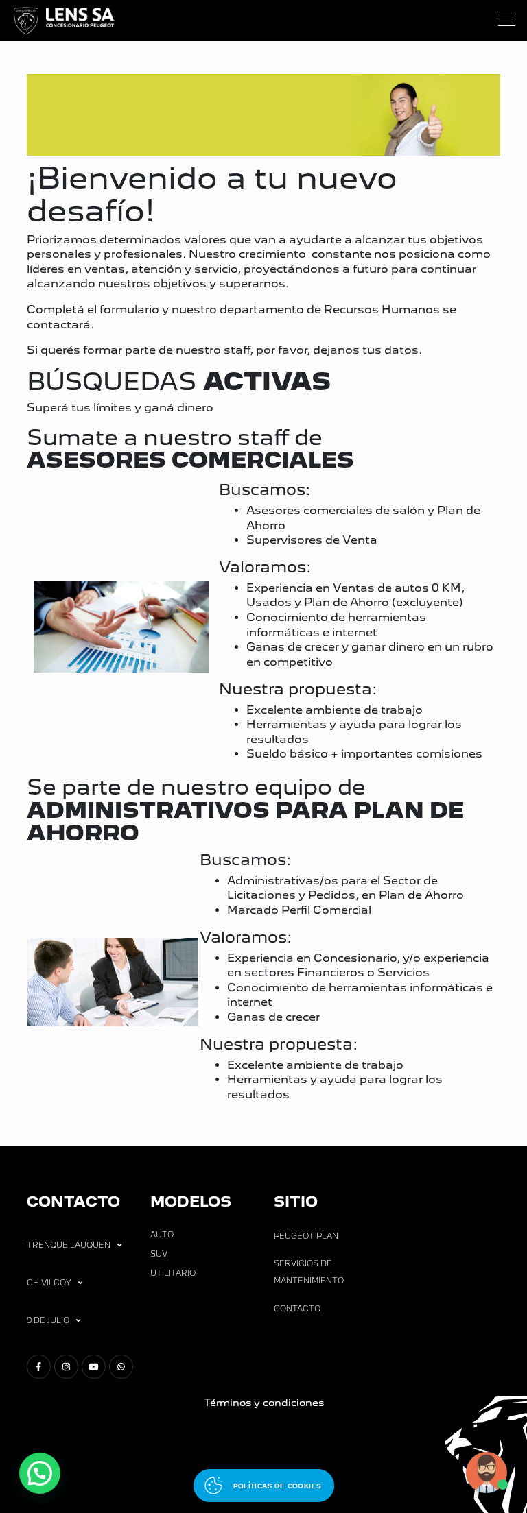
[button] (39, 1473)
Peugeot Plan (306, 1236)
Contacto (297, 1309)
